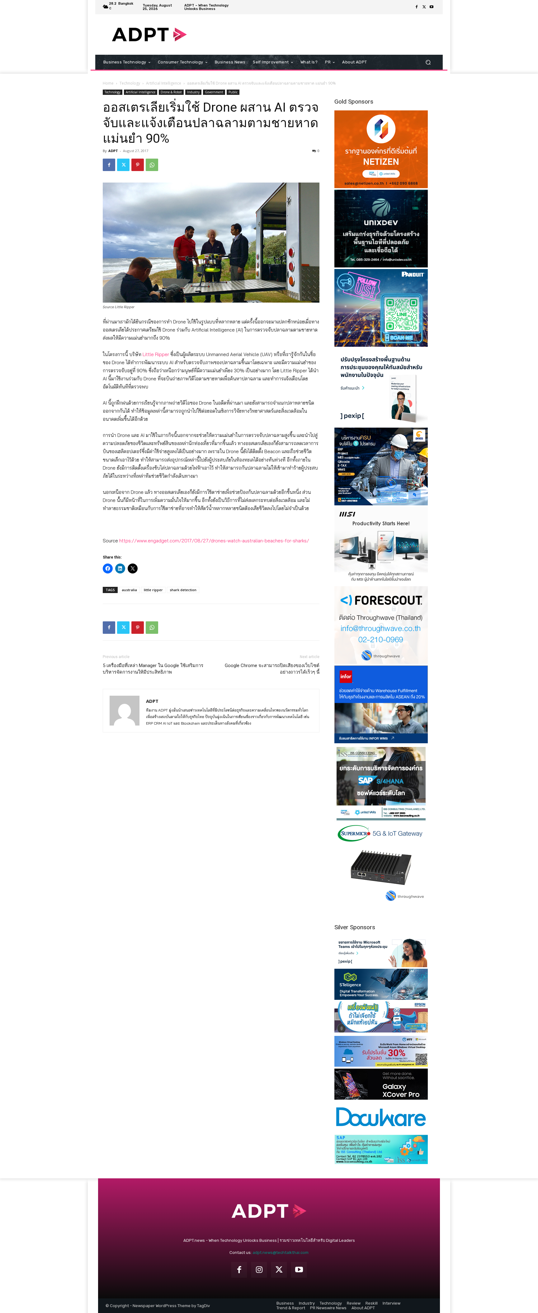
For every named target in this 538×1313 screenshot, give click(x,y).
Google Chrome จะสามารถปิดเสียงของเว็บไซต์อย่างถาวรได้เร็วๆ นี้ (272, 669)
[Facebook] (416, 7)
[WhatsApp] (152, 165)
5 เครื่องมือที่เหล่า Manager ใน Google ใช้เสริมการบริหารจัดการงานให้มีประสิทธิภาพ (153, 669)
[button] (428, 62)
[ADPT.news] (149, 35)
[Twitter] (424, 7)
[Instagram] (259, 1270)
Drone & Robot (171, 92)
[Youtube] (431, 7)
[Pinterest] (137, 165)
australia (129, 589)
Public (233, 92)
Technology (130, 83)
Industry (193, 92)
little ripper (153, 589)
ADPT (113, 150)
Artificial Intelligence (163, 83)
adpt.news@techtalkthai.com (280, 1252)
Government (214, 92)
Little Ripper (156, 354)
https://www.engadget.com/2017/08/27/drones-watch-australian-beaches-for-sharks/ (214, 541)
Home (108, 83)
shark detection (183, 589)
